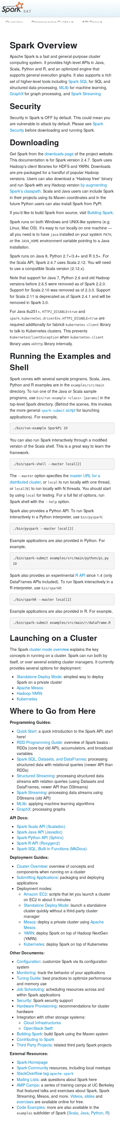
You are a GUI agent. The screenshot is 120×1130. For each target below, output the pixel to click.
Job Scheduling (30, 989)
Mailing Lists (28, 1079)
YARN (29, 933)
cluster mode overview (49, 649)
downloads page (59, 153)
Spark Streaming (86, 93)
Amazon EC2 (35, 894)
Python (97, 1113)
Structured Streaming (35, 775)
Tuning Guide (28, 978)
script (58, 410)
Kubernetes (27, 699)
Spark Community (32, 1067)
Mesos (29, 922)
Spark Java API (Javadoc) (40, 832)
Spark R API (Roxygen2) (38, 843)
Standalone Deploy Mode (39, 676)
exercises (25, 1101)
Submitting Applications (37, 877)
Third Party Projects (34, 1045)
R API (80, 575)
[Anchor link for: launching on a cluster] (101, 637)
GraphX (16, 93)
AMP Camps (28, 1085)
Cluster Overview (32, 866)
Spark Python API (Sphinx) (40, 837)
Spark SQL (78, 81)
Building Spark (100, 212)
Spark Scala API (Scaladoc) (41, 826)
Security (24, 1000)
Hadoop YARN (29, 693)
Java (84, 1113)
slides (90, 1096)
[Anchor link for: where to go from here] (100, 710)
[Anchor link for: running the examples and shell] (33, 367)
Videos (76, 1096)
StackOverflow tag (45, 1073)
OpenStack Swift (38, 1028)
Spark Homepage (32, 1062)
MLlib (64, 87)
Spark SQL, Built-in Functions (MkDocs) (52, 848)
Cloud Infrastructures (42, 1022)
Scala (73, 1113)
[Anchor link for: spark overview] (81, 44)
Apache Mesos (30, 687)
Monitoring (26, 972)
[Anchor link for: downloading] (63, 142)
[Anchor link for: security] (45, 106)
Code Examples (31, 1107)
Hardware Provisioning (37, 1006)
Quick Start (26, 731)
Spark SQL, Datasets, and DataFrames (51, 759)
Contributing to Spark (35, 1039)
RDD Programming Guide (39, 742)
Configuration (28, 961)
